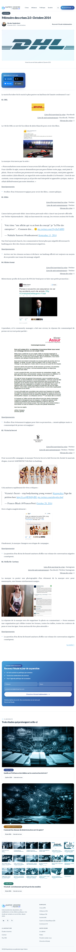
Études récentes (7, 931)
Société (50, 7)
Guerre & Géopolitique (47, 920)
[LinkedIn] (3, 920)
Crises (27, 7)
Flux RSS (4, 938)
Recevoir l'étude (67, 7)
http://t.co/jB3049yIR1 (27, 497)
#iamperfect (58, 493)
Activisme (43, 924)
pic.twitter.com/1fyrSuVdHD (51, 229)
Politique (42, 7)
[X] (7, 920)
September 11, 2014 (47, 235)
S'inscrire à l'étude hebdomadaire (38, 694)
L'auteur (4, 934)
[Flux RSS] (12, 920)
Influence (34, 7)
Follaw (41, 934)
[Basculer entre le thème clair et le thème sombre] (58, 7)
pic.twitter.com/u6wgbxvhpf (50, 497)
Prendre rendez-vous (45, 938)
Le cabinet (42, 931)
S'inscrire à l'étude (44, 941)
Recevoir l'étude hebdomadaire (62, 24)
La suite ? (71, 645)
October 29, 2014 (44, 503)
